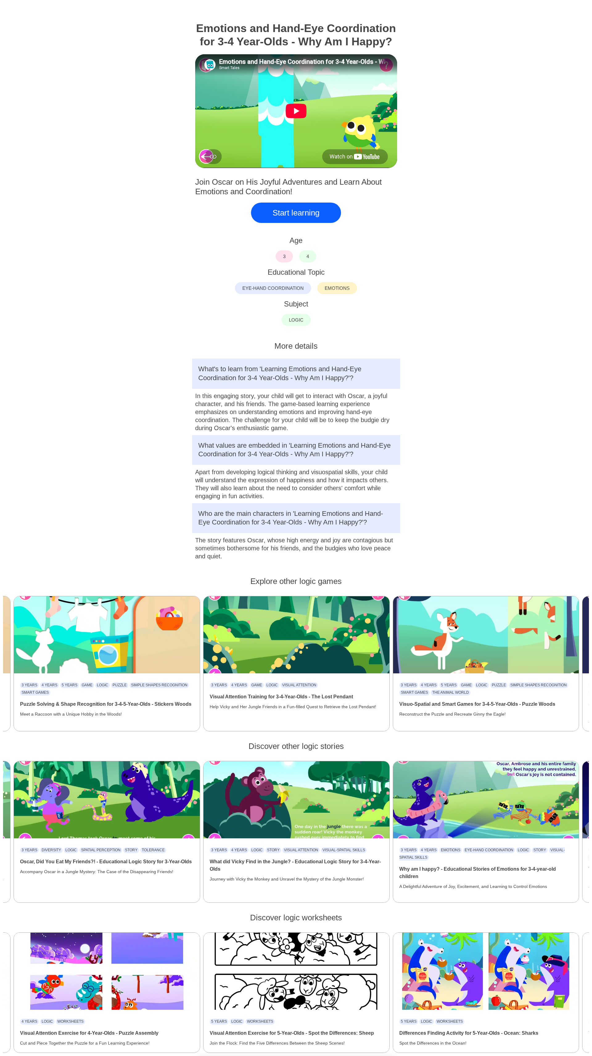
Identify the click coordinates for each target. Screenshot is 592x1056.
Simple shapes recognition (159, 685)
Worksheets (70, 1021)
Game (87, 685)
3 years (29, 685)
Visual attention (299, 685)
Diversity (51, 850)
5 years (69, 685)
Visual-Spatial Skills (344, 850)
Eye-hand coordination (489, 850)
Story (131, 850)
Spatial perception (101, 850)
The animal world (450, 692)
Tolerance (153, 850)
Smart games (35, 692)
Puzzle (120, 685)
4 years (49, 685)
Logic (102, 685)
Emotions (450, 850)
